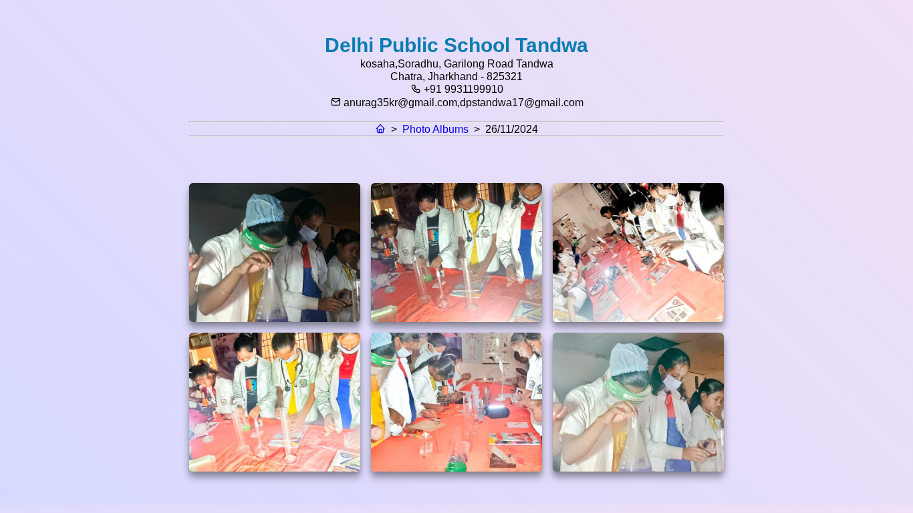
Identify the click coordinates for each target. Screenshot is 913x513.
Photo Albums (435, 129)
